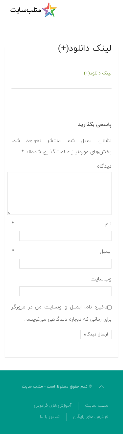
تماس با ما (50, 417)
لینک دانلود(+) (98, 73)
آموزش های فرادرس (53, 405)
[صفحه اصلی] (34, 10)
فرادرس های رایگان (90, 417)
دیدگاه (104, 166)
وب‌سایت (101, 279)
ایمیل (61, 251)
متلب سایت (96, 405)
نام (61, 223)
